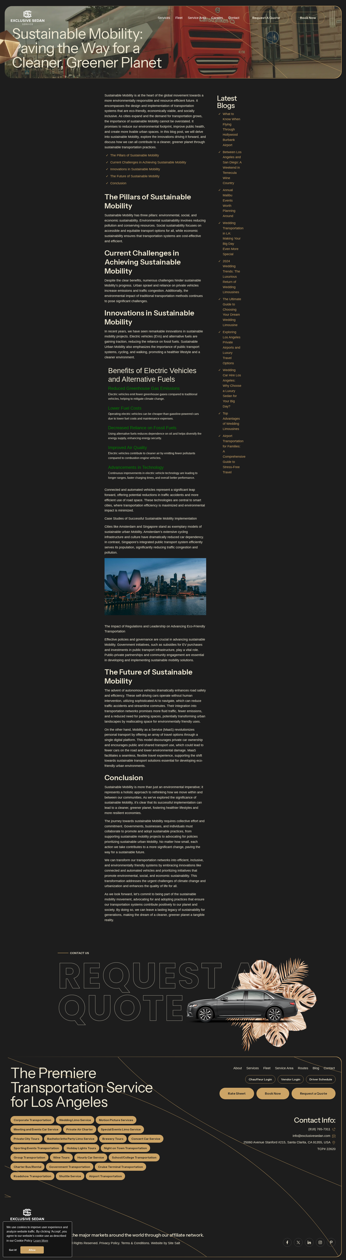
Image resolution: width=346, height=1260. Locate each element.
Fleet (179, 18)
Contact (233, 18)
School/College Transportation (134, 1157)
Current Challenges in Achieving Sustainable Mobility (148, 162)
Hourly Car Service (90, 1157)
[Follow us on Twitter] (298, 1242)
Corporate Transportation (32, 1120)
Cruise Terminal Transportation (120, 1167)
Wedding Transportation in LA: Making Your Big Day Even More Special (233, 238)
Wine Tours (61, 1157)
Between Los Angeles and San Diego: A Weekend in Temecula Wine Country (232, 167)
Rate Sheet (237, 1094)
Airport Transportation (105, 1176)
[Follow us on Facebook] (287, 1242)
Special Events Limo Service (121, 1129)
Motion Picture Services (116, 1120)
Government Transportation (69, 1167)
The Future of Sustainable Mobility (134, 176)
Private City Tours (26, 1138)
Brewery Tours (112, 1138)
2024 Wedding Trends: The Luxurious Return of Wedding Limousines (231, 276)
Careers (217, 18)
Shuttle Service (70, 1176)
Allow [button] (32, 1249)
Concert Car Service (145, 1138)
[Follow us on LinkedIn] (309, 1242)
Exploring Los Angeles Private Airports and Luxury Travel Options (231, 347)
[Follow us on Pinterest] (331, 1242)
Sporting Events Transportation (36, 1148)
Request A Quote (266, 18)
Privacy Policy (109, 1243)
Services (164, 18)
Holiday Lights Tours (81, 1148)
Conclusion (118, 183)
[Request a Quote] (242, 1003)
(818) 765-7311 (319, 1129)
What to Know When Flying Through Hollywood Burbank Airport (231, 129)
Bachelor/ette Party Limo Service (70, 1138)
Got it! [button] (13, 1249)
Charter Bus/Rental (27, 1167)
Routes (303, 1068)
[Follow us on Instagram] (320, 1242)
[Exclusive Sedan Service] (27, 18)
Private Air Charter (79, 1129)
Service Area (197, 18)
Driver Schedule (320, 1079)
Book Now (308, 18)
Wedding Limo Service (75, 1120)
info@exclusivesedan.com (311, 1136)
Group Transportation (29, 1157)
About (237, 1068)
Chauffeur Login (260, 1079)
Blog (316, 1068)
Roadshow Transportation (32, 1176)
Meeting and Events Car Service (36, 1129)
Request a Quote (158, 991)
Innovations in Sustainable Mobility (135, 169)
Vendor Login (290, 1079)
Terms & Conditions (135, 1243)
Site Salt (174, 1243)
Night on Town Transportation (125, 1148)
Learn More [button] (41, 1240)
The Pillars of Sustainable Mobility (134, 155)
